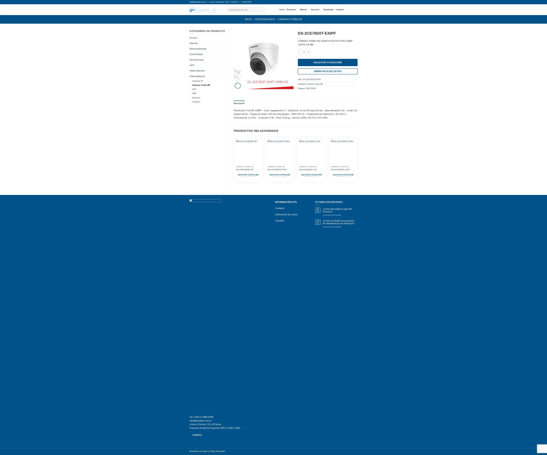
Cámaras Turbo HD (290, 19)
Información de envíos (286, 214)
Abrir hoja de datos (328, 71)
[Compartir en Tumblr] (310, 94)
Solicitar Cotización (328, 62)
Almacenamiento (198, 49)
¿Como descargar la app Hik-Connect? (337, 210)
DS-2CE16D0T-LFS (308, 169)
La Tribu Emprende (216, 451)
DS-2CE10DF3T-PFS (277, 169)
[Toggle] (223, 76)
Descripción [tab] (239, 103)
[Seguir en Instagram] (356, 2)
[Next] (357, 160)
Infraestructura (196, 60)
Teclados (196, 102)
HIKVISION (310, 88)
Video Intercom (197, 71)
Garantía (279, 220)
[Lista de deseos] (349, 10)
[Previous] (234, 160)
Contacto (340, 10)
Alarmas (193, 43)
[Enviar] (262, 9)
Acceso (193, 38)
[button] (356, 10)
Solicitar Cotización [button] (248, 175)
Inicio (282, 10)
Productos (291, 10)
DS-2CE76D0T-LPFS (340, 169)
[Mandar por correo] (306, 94)
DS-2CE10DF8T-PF (245, 169)
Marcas (303, 10)
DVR (194, 89)
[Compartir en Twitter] (303, 94)
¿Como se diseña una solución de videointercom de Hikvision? (338, 222)
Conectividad (196, 54)
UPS (191, 65)
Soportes (196, 97)
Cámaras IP (197, 81)
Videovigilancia (265, 19)
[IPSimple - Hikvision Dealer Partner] (206, 9)
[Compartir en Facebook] (299, 94)
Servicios (315, 10)
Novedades (329, 10)
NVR (194, 93)
